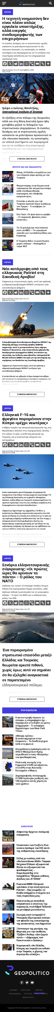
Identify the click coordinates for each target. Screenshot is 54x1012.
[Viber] (31, 63)
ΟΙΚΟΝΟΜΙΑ (15, 994)
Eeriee (43, 1008)
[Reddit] (15, 63)
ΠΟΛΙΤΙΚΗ (25, 990)
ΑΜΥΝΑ (39, 990)
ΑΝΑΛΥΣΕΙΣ (28, 997)
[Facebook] (4, 63)
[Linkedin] (21, 63)
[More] (48, 63)
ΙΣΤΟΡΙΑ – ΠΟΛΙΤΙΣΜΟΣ (36, 994)
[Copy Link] (42, 63)
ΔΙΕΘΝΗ (13, 990)
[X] (10, 63)
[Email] (37, 63)
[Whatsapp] (26, 63)
